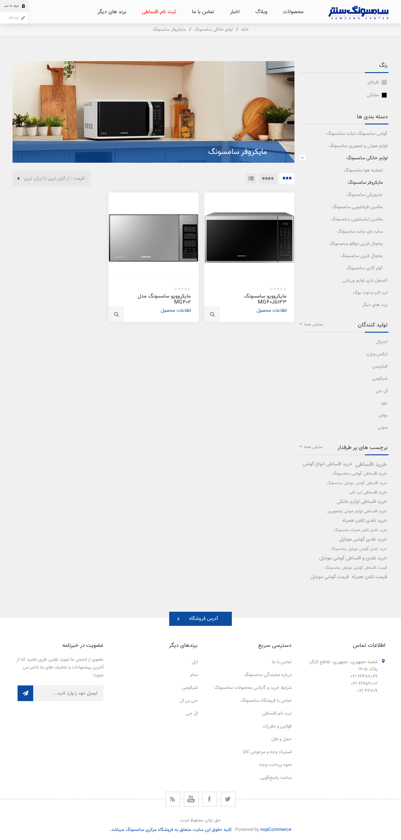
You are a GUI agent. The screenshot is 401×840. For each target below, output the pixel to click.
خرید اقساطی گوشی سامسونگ (359, 473)
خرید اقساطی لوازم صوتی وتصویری (357, 511)
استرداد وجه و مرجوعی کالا (267, 752)
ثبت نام (13, 17)
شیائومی (380, 378)
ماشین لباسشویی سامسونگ (357, 219)
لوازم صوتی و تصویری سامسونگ (358, 146)
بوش (383, 415)
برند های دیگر (375, 305)
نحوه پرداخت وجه (275, 765)
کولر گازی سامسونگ (364, 268)
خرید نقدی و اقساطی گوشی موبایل (353, 558)
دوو (385, 403)
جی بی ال (189, 700)
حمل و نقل (281, 739)
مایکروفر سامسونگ (365, 182)
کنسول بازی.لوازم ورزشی (365, 280)
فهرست (251, 178)
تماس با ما (282, 662)
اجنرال (382, 342)
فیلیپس (380, 366)
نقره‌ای (373, 82)
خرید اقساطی (371, 464)
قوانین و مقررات (277, 726)
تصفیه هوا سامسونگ (363, 170)
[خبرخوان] (172, 799)
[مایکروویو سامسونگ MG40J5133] (249, 238)
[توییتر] (228, 799)
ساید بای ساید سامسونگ (360, 231)
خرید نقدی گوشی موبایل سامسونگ (359, 549)
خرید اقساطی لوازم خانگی (362, 502)
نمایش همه (313, 324)
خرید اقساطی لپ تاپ (368, 492)
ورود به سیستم (9, 5)
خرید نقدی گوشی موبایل (363, 539)
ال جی (382, 390)
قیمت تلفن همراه (369, 577)
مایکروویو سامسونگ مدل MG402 (164, 299)
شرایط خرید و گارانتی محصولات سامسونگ (253, 687)
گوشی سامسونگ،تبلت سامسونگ (357, 133)
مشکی (373, 95)
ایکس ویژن (377, 354)
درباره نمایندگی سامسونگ (268, 675)
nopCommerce (275, 829)
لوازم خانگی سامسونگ (367, 158)
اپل (195, 662)
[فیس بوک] (209, 799)
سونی (383, 427)
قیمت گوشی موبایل (329, 577)
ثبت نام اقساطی (277, 713)
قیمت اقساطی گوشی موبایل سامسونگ (356, 568)
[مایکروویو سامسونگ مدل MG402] (153, 238)
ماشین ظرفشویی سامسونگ (357, 207)
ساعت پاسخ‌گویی (276, 777)
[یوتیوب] (191, 799)
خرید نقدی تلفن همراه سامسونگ (360, 530)
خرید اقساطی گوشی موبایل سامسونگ (357, 483)
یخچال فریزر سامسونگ (362, 256)
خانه (245, 29)
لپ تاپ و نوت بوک (370, 292)
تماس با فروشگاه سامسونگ (266, 700)
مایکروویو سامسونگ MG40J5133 (265, 299)
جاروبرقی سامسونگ (364, 194)
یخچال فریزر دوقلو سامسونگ (356, 243)
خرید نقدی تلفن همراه (364, 521)
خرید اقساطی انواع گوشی (327, 464)
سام (194, 675)
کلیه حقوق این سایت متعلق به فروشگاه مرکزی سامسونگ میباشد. (171, 829)
